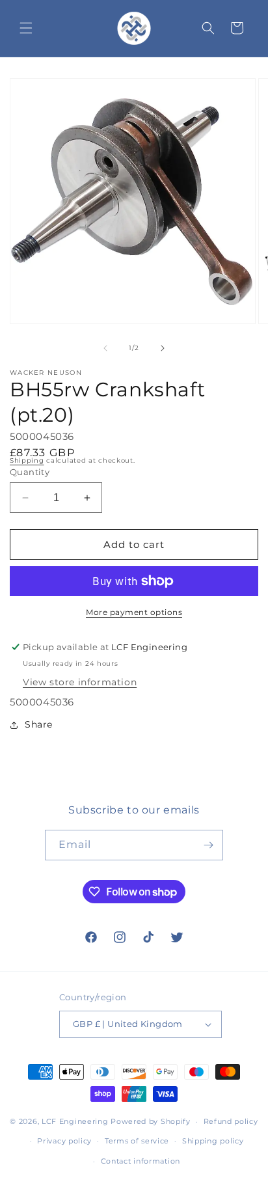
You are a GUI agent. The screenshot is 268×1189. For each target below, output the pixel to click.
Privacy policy (64, 1140)
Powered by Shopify (151, 1121)
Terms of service (137, 1140)
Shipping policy (213, 1140)
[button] (26, 28)
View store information (80, 682)
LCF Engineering (75, 1121)
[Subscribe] (208, 845)
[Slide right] (162, 348)
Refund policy (231, 1121)
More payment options (134, 612)
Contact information (140, 1161)
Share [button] (39, 724)
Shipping (27, 460)
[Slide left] (105, 348)
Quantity (29, 472)
